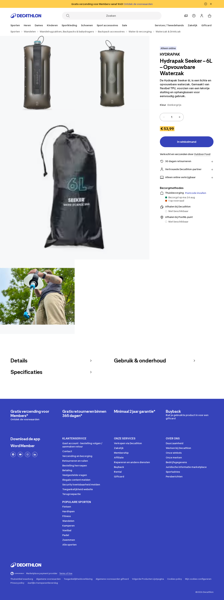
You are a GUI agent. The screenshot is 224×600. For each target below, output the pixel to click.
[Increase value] (179, 117)
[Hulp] (194, 16)
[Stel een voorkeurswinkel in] (186, 16)
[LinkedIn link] (34, 454)
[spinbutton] (172, 117)
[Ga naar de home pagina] (25, 15)
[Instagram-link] (27, 454)
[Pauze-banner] (205, 4)
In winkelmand (186, 141)
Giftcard (206, 25)
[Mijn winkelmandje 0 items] (210, 16)
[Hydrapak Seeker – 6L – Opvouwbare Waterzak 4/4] (37, 296)
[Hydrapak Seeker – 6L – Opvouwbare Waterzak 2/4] (37, 73)
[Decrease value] (164, 117)
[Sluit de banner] (211, 4)
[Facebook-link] (13, 454)
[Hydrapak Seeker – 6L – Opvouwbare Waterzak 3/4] (74, 184)
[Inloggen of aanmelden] (202, 16)
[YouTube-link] (20, 454)
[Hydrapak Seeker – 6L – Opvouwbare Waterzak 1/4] (112, 73)
